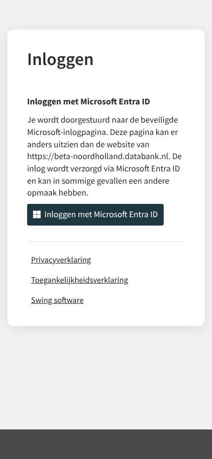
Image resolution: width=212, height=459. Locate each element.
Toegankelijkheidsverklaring (79, 279)
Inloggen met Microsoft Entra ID (101, 214)
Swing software (57, 300)
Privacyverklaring (61, 259)
